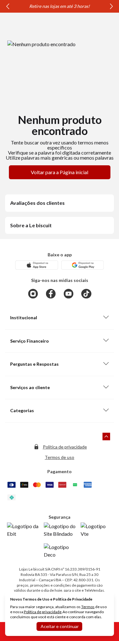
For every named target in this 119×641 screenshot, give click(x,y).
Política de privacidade (65, 446)
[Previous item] (7, 6)
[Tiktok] (86, 293)
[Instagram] (33, 293)
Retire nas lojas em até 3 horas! (59, 6)
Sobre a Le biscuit (31, 225)
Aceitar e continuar (60, 626)
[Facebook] (50, 293)
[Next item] (111, 6)
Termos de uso (59, 457)
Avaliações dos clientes (37, 203)
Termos (88, 606)
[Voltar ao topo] (106, 436)
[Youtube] (68, 293)
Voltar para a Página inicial (59, 172)
